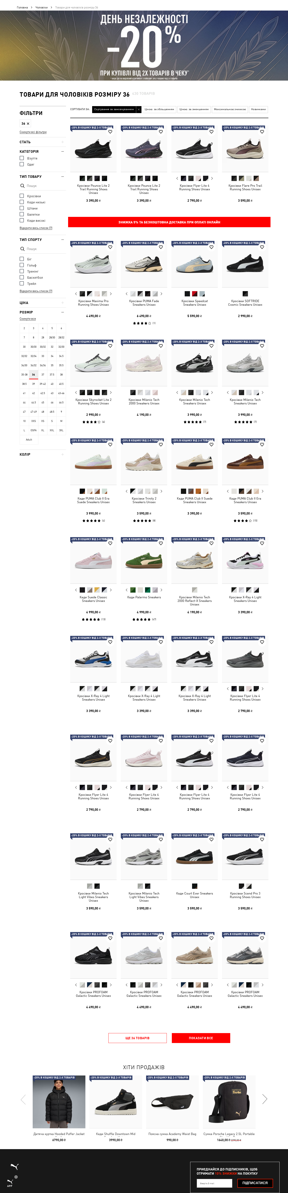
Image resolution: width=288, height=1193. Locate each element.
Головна (22, 7)
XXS (33, 421)
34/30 (24, 365)
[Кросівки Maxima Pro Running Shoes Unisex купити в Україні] (93, 264)
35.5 (61, 365)
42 (33, 393)
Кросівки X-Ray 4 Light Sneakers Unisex (245, 599)
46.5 (61, 402)
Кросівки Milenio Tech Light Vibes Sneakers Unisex (93, 897)
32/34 (33, 356)
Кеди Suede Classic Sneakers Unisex (93, 599)
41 (24, 393)
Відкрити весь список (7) (36, 228)
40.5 (61, 383)
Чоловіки (41, 7)
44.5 (33, 402)
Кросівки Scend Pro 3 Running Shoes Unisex (245, 895)
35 (52, 365)
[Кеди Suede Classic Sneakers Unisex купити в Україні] (93, 560)
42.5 (42, 393)
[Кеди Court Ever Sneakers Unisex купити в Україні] (194, 856)
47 (24, 411)
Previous (177, 178)
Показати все (201, 1038)
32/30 (61, 346)
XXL (52, 430)
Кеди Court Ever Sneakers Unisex (194, 895)
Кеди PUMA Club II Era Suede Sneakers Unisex (93, 500)
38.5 (24, 383)
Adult (29, 439)
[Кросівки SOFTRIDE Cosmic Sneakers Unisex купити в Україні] (245, 264)
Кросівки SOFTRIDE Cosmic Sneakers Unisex (245, 302)
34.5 (61, 356)
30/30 (33, 346)
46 (52, 402)
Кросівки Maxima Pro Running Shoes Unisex (93, 302)
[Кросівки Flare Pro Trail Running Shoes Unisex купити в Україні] (245, 149)
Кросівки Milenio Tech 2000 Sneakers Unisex (144, 401)
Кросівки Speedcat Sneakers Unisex (195, 302)
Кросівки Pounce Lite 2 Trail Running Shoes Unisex (93, 189)
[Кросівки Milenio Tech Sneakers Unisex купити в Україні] (194, 363)
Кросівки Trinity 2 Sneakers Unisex (144, 500)
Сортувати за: (80, 109)
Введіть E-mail (207, 1183)
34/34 (43, 365)
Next (212, 178)
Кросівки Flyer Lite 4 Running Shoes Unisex (194, 187)
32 (52, 346)
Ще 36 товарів (137, 1038)
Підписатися (255, 1183)
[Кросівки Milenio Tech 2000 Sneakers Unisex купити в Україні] (144, 363)
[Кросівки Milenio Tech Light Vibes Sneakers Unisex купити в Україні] (93, 856)
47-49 (34, 411)
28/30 (52, 337)
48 (43, 411)
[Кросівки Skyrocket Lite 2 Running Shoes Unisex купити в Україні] (93, 363)
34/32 (33, 365)
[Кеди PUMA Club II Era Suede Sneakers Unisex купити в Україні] (93, 461)
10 (24, 421)
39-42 (43, 383)
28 (43, 337)
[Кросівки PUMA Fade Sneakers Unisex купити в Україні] (144, 264)
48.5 (52, 411)
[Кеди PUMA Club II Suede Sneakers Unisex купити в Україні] (194, 461)
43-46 (61, 393)
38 (61, 374)
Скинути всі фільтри (33, 132)
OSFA (33, 430)
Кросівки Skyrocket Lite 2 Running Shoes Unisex (93, 401)
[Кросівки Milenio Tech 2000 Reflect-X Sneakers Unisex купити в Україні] (194, 560)
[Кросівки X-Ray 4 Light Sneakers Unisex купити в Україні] (245, 560)
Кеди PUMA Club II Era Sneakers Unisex (245, 500)
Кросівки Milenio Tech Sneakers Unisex (194, 401)
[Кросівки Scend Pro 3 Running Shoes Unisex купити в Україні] (245, 856)
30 (24, 346)
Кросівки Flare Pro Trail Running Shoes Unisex (245, 187)
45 (43, 402)
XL (42, 430)
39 (33, 383)
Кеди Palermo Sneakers (144, 597)
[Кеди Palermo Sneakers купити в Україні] (144, 560)
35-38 (24, 374)
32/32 (24, 356)
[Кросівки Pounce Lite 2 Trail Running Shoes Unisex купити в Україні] (93, 149)
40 (52, 383)
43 (52, 393)
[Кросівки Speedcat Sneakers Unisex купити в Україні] (194, 264)
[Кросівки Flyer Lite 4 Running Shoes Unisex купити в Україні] (194, 149)
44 (24, 402)
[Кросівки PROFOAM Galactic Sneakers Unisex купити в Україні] (93, 955)
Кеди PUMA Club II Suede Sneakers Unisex (195, 500)
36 (33, 374)
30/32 (43, 346)
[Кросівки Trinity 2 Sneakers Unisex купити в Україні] (144, 461)
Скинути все (28, 318)
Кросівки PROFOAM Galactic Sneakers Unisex (93, 993)
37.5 (52, 374)
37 (43, 374)
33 (43, 356)
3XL (61, 430)
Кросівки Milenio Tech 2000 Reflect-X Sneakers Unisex (195, 600)
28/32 (61, 337)
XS (42, 421)
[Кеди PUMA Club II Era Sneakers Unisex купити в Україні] (245, 461)
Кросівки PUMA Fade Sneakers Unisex (144, 302)
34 (52, 356)
